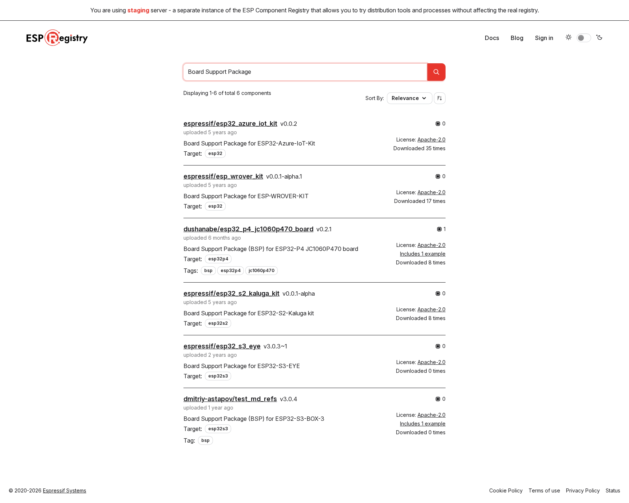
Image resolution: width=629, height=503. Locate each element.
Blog (517, 37)
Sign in (544, 37)
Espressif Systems (64, 490)
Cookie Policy (506, 490)
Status (613, 490)
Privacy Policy (583, 490)
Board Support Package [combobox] (219, 71)
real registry (523, 10)
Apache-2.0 (432, 139)
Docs (492, 37)
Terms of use (544, 490)
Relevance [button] (405, 98)
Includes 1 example (423, 254)
